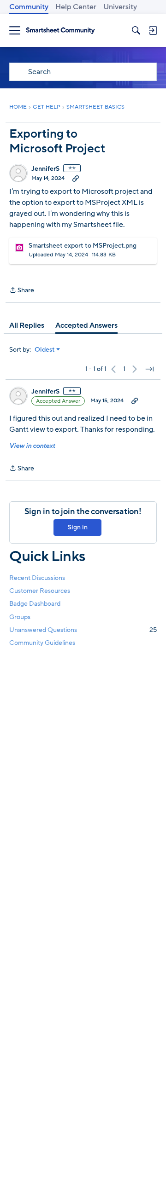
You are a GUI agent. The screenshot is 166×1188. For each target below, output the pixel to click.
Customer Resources (39, 590)
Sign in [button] (78, 527)
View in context (32, 445)
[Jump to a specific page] (149, 369)
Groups (19, 617)
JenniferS (45, 169)
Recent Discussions (37, 578)
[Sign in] (152, 30)
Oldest (45, 349)
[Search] (136, 30)
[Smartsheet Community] (60, 30)
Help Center (75, 7)
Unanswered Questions (83, 630)
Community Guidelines (42, 642)
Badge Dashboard (34, 603)
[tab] (27, 325)
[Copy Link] (75, 178)
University (120, 7)
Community (28, 7)
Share (21, 291)
